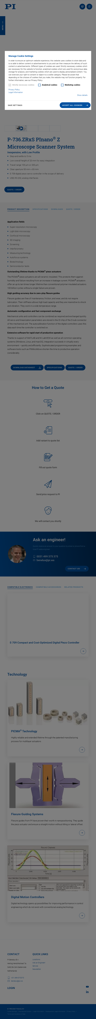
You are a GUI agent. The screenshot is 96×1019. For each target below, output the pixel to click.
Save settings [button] (15, 105)
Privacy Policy (14, 90)
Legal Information (15, 92)
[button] (75, 105)
